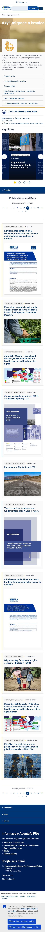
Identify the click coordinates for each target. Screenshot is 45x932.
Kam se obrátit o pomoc (13, 848)
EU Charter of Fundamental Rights (22, 111)
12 (41, 208)
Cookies (22, 896)
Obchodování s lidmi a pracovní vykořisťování (21, 103)
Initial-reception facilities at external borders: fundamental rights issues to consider (22, 582)
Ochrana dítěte (9, 86)
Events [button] (6, 821)
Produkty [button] (7, 190)
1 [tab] (15, 182)
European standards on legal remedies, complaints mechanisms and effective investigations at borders (21, 235)
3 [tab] (24, 182)
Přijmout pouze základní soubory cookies (24, 927)
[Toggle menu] (41, 8)
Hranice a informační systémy (15, 81)
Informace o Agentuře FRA (14, 842)
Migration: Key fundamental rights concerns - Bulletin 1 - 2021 (20, 661)
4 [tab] (29, 182)
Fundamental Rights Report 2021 (20, 467)
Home (3, 15)
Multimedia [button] (8, 808)
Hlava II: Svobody (7, 118)
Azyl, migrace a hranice (13, 15)
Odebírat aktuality (10, 854)
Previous (4, 156)
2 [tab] (20, 182)
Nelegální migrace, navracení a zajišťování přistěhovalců (19, 92)
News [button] (6, 814)
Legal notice (15, 896)
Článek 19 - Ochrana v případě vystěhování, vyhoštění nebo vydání (23, 123)
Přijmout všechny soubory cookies (21, 921)
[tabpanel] (22, 156)
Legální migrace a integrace (14, 98)
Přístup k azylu (9, 76)
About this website (6, 896)
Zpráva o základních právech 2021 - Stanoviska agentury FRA (21, 397)
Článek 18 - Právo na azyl (22, 118)
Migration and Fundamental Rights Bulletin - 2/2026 (21, 165)
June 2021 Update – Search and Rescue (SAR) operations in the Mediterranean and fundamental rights (20, 360)
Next (40, 156)
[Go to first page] (3, 208)
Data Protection (31, 896)
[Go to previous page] (7, 208)
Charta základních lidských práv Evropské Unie (21, 845)
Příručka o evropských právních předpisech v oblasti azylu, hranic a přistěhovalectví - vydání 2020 (21, 747)
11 (38, 208)
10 (34, 208)
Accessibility (4, 898)
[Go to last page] (26, 211)
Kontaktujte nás (7, 875)
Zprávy (6, 851)
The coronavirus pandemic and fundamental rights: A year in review (21, 509)
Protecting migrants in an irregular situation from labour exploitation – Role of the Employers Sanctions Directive (21, 311)
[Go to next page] (22, 211)
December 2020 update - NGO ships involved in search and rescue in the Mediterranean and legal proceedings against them (22, 708)
